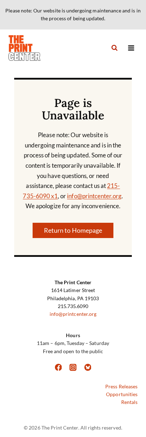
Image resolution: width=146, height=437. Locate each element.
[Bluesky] (88, 367)
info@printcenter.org (94, 196)
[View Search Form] (114, 48)
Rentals (129, 402)
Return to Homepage (73, 230)
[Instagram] (73, 367)
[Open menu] (130, 47)
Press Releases (121, 386)
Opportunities (121, 394)
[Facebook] (58, 367)
